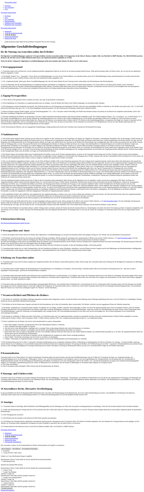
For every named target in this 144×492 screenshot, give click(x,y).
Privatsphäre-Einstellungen (13, 442)
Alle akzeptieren (6, 449)
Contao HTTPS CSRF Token (12, 453)
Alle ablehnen (16, 449)
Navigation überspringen (8, 12)
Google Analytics (8, 483)
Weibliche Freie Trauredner (13, 23)
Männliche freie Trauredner (13, 25)
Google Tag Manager (9, 472)
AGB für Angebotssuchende (13, 33)
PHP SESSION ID (9, 461)
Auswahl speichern (7, 488)
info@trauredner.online (110, 201)
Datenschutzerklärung (11, 36)
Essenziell (6, 451)
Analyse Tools (7, 470)
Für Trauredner (9, 7)
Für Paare (8, 6)
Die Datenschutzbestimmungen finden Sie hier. (15, 223)
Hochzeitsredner (10, 21)
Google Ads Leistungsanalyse (12, 477)
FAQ (6, 9)
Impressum (8, 31)
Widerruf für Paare (10, 38)
